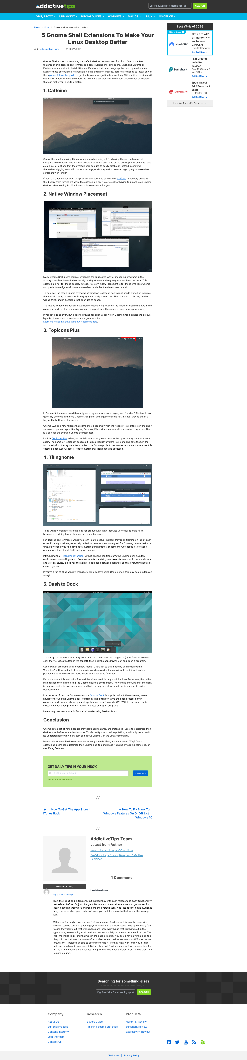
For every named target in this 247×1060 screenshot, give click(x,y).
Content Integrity (58, 1031)
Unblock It (67, 16)
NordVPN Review (136, 1021)
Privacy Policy (132, 1055)
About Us (53, 1021)
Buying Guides (91, 16)
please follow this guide (62, 75)
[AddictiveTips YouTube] (186, 1042)
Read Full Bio (64, 886)
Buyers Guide (95, 1021)
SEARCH (200, 5)
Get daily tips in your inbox (72, 767)
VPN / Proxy (44, 16)
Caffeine (121, 178)
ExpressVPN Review (138, 1031)
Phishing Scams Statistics (102, 1026)
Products (133, 1014)
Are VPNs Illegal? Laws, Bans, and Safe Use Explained (116, 857)
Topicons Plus (59, 438)
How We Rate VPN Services (188, 103)
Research (94, 1014)
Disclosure (113, 1055)
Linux (148, 16)
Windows (114, 16)
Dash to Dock (96, 695)
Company (55, 1014)
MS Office (166, 16)
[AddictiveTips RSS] (194, 1042)
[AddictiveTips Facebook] (169, 1042)
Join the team (56, 1036)
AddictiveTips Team (49, 49)
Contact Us (54, 1041)
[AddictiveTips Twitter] (177, 1042)
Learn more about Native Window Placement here (70, 321)
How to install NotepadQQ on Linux (111, 850)
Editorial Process (58, 1026)
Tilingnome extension (71, 555)
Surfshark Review (136, 1026)
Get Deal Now (198, 52)
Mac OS (133, 16)
